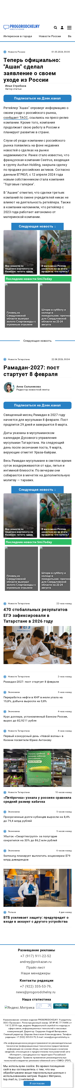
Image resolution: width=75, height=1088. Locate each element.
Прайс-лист (35, 967)
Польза (12, 912)
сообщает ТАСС (15, 117)
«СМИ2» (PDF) (63, 1060)
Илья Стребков (15, 85)
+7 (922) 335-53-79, (36, 986)
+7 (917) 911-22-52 (35, 956)
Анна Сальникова (28, 386)
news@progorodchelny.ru (35, 992)
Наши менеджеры (36, 973)
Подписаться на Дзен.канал (37, 98)
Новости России (16, 52)
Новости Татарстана (19, 359)
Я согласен (37, 1083)
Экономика (14, 692)
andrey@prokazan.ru (35, 962)
